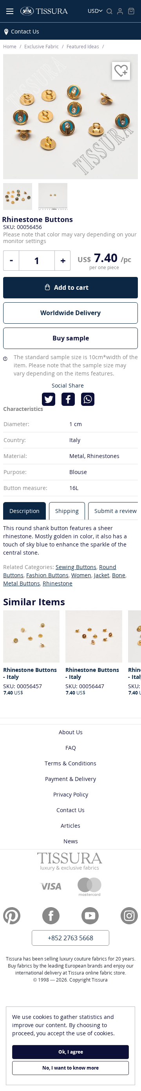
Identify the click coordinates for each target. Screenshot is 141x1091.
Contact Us (25, 31)
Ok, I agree (70, 1052)
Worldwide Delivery (70, 312)
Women (81, 575)
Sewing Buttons (76, 567)
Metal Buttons (21, 583)
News (70, 841)
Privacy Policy (70, 794)
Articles (70, 825)
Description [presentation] (24, 511)
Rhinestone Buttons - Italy (30, 673)
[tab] (24, 511)
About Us (71, 732)
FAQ (70, 747)
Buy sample (70, 338)
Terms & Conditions (70, 763)
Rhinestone (57, 583)
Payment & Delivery (70, 779)
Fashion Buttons (47, 575)
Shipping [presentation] (67, 511)
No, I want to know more (70, 1068)
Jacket (101, 575)
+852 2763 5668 (70, 938)
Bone (118, 575)
